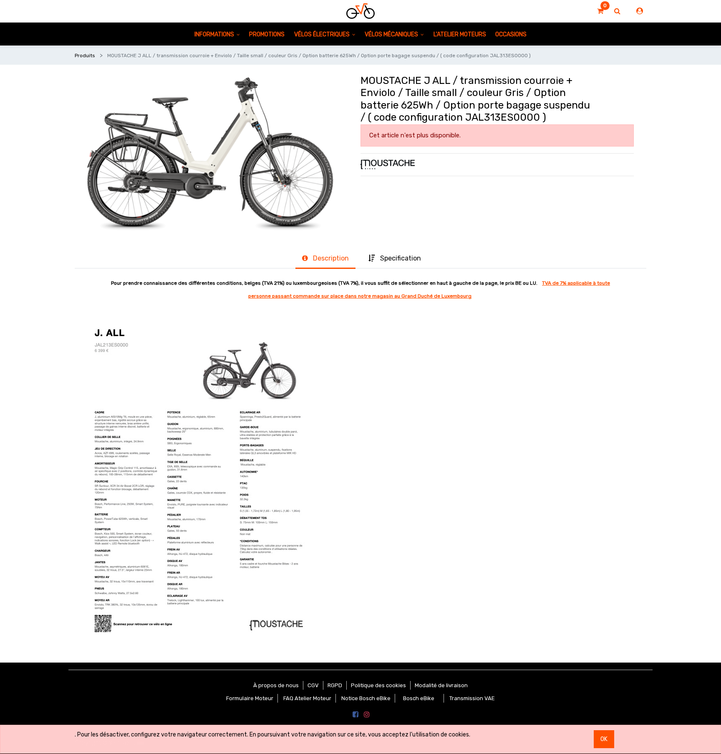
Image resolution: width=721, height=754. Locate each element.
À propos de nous (276, 685)
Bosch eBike (418, 698)
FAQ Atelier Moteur (307, 698)
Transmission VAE (472, 698)
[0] (600, 11)
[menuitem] (267, 34)
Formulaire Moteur (249, 698)
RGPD (335, 685)
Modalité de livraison (441, 685)
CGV (313, 685)
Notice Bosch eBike (366, 698)
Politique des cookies (378, 685)
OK (604, 739)
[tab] (325, 258)
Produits (85, 55)
